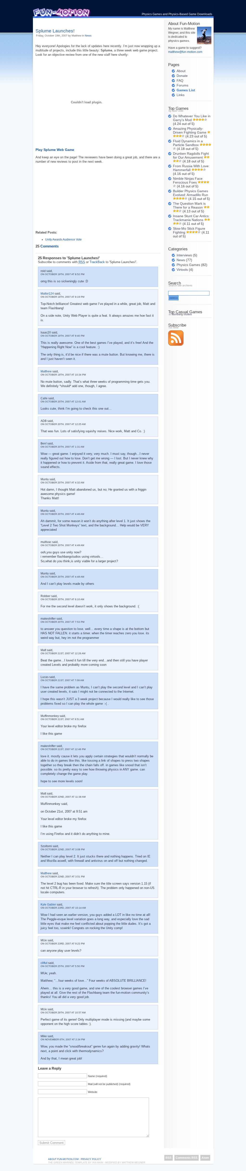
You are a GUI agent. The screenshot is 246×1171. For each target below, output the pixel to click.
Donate (182, 76)
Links (180, 95)
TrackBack (97, 262)
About (181, 71)
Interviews (184, 255)
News (88, 35)
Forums (182, 85)
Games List (186, 90)
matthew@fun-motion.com (185, 52)
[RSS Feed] (176, 344)
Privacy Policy (91, 1159)
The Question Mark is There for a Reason (189, 205)
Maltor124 (47, 293)
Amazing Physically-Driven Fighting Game (189, 130)
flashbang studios (182, 314)
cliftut (44, 963)
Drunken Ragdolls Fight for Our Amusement (191, 155)
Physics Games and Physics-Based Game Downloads (177, 14)
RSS (169, 1157)
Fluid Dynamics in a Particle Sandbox (188, 143)
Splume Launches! (55, 30)
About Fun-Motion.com (63, 1159)
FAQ (180, 80)
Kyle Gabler (48, 904)
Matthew (46, 371)
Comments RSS (186, 1157)
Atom (205, 1157)
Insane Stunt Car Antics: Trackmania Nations (191, 218)
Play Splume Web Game (55, 150)
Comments (47, 246)
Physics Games (188, 265)
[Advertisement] (92, 21)
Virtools (182, 269)
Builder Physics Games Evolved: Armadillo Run (190, 193)
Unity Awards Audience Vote (63, 239)
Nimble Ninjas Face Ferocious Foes (188, 180)
